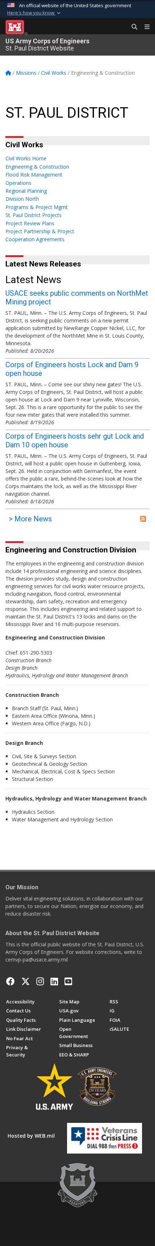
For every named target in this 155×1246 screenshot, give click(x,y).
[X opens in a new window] (25, 981)
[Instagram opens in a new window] (40, 981)
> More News (30, 519)
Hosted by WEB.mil (31, 1135)
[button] (34, 13)
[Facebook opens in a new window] (10, 981)
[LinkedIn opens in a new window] (54, 981)
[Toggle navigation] (144, 27)
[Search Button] (132, 27)
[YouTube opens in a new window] (68, 981)
